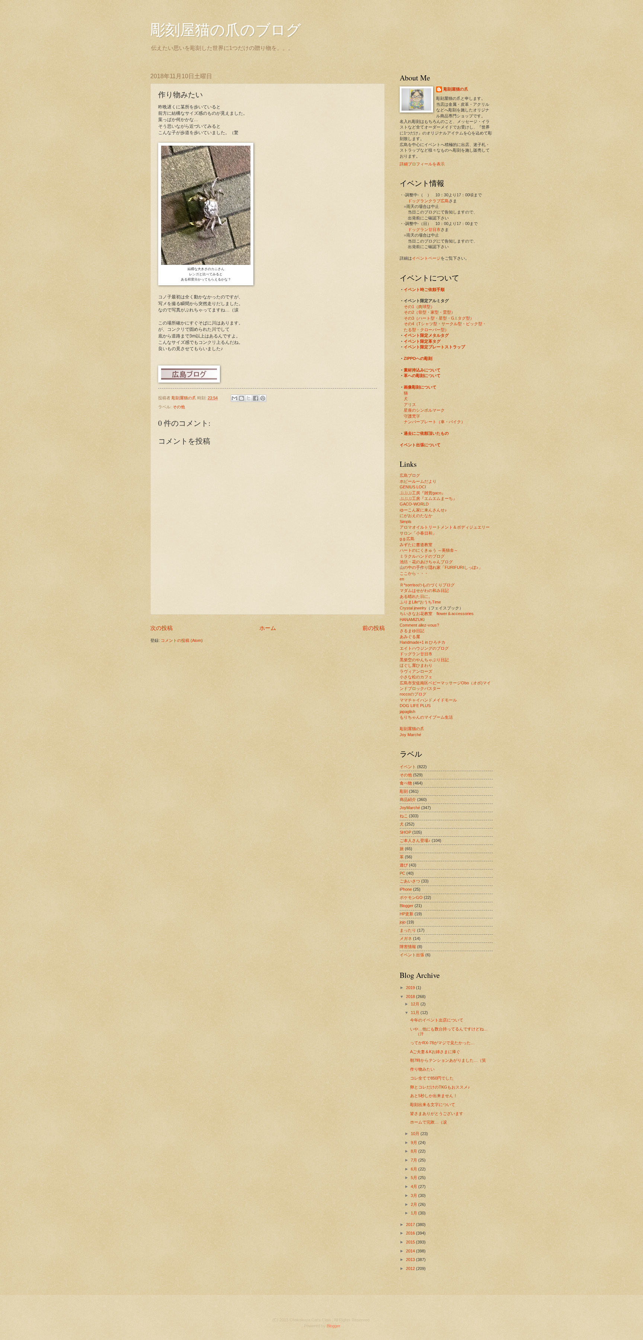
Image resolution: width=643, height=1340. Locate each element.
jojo (403, 922)
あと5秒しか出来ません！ (433, 1095)
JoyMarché (410, 807)
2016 (411, 1233)
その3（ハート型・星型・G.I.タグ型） (439, 318)
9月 (414, 1142)
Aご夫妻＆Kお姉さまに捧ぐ (435, 1051)
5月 (414, 1177)
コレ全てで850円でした (432, 1078)
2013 (411, 1259)
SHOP (405, 832)
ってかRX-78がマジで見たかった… (442, 1042)
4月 (414, 1186)
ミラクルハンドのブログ (422, 556)
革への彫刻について (422, 375)
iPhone (406, 889)
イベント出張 (412, 955)
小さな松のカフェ (416, 677)
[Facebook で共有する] (255, 398)
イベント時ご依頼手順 (424, 289)
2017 (411, 1224)
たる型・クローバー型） (426, 329)
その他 (179, 407)
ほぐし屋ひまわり (416, 665)
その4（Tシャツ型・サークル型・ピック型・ (445, 323)
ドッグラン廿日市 (424, 229)
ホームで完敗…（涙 (428, 1122)
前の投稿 (373, 628)
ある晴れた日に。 (416, 596)
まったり (408, 930)
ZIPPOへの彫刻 (418, 358)
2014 (411, 1251)
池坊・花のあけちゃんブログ (426, 562)
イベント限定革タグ (422, 341)
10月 (415, 1133)
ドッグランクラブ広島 (428, 201)
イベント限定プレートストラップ (434, 347)
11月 (415, 1012)
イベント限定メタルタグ (426, 335)
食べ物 (406, 783)
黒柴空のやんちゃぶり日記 (424, 660)
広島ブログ (410, 475)
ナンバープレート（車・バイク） (434, 421)
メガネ (406, 938)
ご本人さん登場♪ (415, 840)
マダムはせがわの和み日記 (424, 590)
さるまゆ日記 (412, 630)
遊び (404, 865)
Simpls (406, 521)
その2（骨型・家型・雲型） (429, 312)
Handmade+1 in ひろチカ (422, 642)
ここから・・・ (414, 573)
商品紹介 (408, 799)
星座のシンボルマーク (424, 410)
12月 (415, 1004)
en (402, 579)
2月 (414, 1204)
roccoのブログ (413, 694)
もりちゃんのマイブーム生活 (426, 717)
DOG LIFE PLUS (415, 705)
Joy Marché (410, 734)
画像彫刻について (420, 387)
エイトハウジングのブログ (424, 648)
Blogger (406, 905)
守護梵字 (412, 416)
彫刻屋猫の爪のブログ (225, 29)
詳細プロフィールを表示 (422, 164)
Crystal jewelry (413, 608)
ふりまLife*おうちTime (420, 602)
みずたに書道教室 (416, 544)
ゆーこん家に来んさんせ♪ (423, 510)
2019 (411, 987)
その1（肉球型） (419, 306)
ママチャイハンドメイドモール (428, 700)
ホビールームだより (418, 481)
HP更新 (406, 914)
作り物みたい (422, 1069)
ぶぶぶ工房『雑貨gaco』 (422, 493)
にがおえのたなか (416, 515)
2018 (411, 996)
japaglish (407, 711)
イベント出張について (420, 445)
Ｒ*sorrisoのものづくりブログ (427, 585)
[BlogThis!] (241, 398)
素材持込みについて (422, 370)
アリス (410, 404)
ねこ (404, 816)
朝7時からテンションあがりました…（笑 (448, 1060)
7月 (414, 1160)
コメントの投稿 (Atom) (182, 640)
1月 (414, 1213)
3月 (414, 1195)
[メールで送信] (234, 398)
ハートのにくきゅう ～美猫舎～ (429, 550)
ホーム (267, 628)
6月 (414, 1169)
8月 (414, 1151)
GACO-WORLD (414, 504)
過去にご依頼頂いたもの (426, 433)
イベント (408, 766)
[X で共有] (248, 398)
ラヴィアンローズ (416, 671)
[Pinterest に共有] (262, 398)
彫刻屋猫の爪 (184, 398)
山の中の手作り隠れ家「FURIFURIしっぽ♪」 (441, 567)
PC (402, 873)
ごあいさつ (410, 881)
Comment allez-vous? (419, 625)
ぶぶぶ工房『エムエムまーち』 (428, 498)
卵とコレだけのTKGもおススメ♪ (440, 1087)
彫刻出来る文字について (432, 1104)
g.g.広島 (407, 538)
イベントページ (426, 258)
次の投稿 (161, 628)
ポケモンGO (411, 897)
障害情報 (408, 946)
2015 (411, 1242)
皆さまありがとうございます (436, 1113)
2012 (411, 1268)
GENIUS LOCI (413, 487)
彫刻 (404, 791)
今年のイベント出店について (436, 1020)
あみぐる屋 (410, 636)
